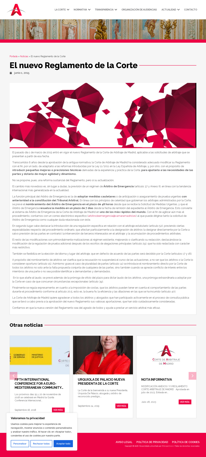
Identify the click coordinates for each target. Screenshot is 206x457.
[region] (41, 432)
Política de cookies (186, 442)
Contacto (190, 9)
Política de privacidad (152, 442)
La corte (60, 9)
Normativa (80, 9)
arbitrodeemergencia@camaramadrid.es (112, 215)
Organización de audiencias (139, 9)
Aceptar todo (63, 443)
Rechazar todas (41, 443)
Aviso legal (124, 442)
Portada (14, 56)
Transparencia (104, 9)
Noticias (24, 56)
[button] (13, 376)
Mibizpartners (167, 446)
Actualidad (169, 9)
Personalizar (19, 443)
